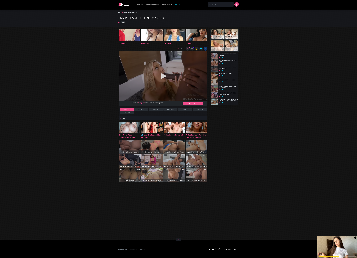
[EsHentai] (125, 5)
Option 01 (127, 109)
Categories (168, 4)
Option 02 (141, 109)
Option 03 (156, 109)
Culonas (122, 22)
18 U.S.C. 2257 (226, 249)
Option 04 (170, 109)
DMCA (236, 249)
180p (124, 118)
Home (141, 4)
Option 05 (185, 109)
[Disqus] (163, 210)
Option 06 (200, 109)
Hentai (177, 4)
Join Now (193, 104)
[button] (205, 49)
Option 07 (127, 113)
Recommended (153, 4)
